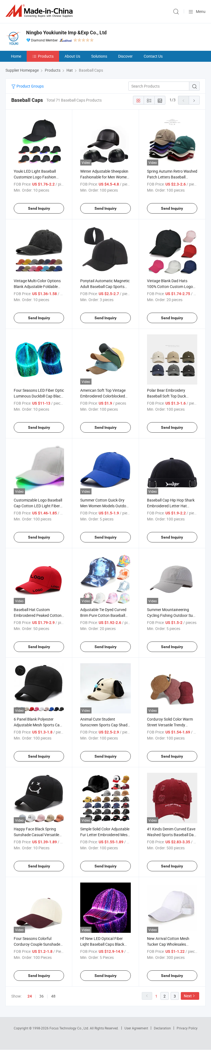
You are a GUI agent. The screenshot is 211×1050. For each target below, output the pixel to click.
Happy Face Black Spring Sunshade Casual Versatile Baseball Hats (36, 834)
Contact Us (153, 56)
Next (188, 995)
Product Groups (30, 86)
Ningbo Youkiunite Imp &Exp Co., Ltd (66, 32)
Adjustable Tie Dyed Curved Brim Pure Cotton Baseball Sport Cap (103, 615)
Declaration (162, 1028)
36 (41, 996)
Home (16, 56)
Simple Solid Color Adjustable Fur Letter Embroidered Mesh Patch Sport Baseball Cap (105, 834)
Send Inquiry (39, 208)
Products (46, 56)
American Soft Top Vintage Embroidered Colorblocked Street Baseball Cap (103, 396)
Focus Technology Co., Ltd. (69, 1028)
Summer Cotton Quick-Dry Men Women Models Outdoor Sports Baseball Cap (105, 505)
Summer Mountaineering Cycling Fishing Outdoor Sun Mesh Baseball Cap (171, 615)
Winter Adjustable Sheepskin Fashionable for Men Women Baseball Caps (104, 177)
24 (29, 996)
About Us (72, 56)
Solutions (99, 56)
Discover (125, 56)
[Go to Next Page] (194, 100)
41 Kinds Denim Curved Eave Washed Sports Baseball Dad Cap (171, 834)
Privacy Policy (187, 1028)
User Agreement (136, 1028)
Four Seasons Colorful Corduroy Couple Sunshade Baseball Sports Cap (37, 944)
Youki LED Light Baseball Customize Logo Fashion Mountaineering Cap (35, 177)
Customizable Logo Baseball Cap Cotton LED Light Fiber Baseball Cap (38, 505)
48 (53, 996)
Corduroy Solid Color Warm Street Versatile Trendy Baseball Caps (170, 724)
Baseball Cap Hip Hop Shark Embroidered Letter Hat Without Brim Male (171, 505)
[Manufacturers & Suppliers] (40, 10)
